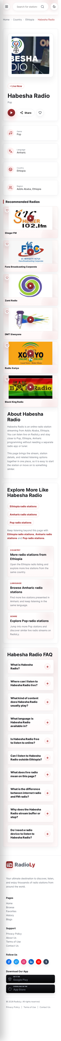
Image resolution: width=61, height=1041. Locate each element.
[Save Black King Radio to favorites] (7, 379)
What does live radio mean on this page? (24, 774)
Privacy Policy (14, 933)
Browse (10, 907)
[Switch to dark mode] (54, 6)
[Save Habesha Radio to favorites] (40, 112)
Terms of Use (13, 941)
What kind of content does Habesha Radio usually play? (24, 701)
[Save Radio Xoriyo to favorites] (7, 345)
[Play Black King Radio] (30, 387)
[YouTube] (38, 961)
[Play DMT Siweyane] (30, 319)
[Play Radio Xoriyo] (30, 353)
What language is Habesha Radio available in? (22, 722)
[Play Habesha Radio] (11, 112)
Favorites (11, 911)
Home (6, 19)
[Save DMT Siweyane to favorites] (7, 311)
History (10, 915)
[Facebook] (9, 961)
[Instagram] (23, 961)
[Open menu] (6, 6)
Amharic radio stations (23, 514)
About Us (11, 937)
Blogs (9, 919)
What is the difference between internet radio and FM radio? (26, 792)
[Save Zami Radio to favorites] (7, 277)
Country (17, 19)
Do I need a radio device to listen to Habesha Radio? (22, 833)
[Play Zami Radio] (30, 285)
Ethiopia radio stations (23, 506)
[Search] (42, 6)
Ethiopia (29, 19)
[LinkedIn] (31, 961)
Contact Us (12, 945)
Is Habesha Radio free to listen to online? (25, 740)
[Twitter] (16, 961)
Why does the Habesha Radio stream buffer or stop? (26, 813)
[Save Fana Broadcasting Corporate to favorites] (7, 244)
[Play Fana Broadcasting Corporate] (30, 252)
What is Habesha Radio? (22, 666)
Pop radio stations (20, 522)
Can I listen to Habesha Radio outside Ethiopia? (26, 757)
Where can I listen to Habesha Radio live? (24, 683)
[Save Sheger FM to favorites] (7, 210)
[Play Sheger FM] (30, 218)
